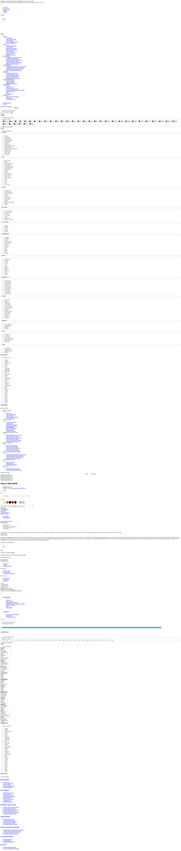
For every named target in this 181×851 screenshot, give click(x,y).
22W (135, 121)
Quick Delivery (21, 488)
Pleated (6, 200)
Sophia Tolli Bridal (10, 418)
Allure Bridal (9, 413)
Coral (6, 391)
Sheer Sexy (7, 176)
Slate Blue (7, 371)
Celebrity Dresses (9, 192)
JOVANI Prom (9, 423)
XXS (175, 121)
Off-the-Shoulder (8, 306)
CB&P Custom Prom (11, 431)
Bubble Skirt (7, 190)
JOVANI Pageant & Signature (13, 448)
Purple (6, 375)
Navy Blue (7, 374)
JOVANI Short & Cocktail (12, 436)
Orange (6, 389)
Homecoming (8, 147)
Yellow (6, 360)
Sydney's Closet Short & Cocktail (13, 440)
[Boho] (4, 656)
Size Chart (3, 511)
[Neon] (2, 676)
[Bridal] (6, 649)
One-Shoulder (8, 308)
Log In (4, 12)
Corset (6, 195)
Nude (6, 394)
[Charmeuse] (3, 686)
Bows (6, 240)
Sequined (7, 270)
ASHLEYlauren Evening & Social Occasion (16, 454)
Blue (6, 372)
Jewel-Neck (7, 304)
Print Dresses (8, 173)
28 (91, 121)
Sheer (6, 216)
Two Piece (7, 184)
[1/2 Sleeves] (5, 712)
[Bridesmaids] (6, 650)
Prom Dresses (8, 150)
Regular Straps (8, 349)
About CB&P (6, 572)
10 (41, 121)
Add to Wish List (4, 509)
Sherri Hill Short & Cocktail (12, 439)
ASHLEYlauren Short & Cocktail (13, 435)
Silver (6, 401)
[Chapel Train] (4, 695)
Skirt (6, 179)
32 (102, 121)
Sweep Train (7, 290)
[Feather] (3, 689)
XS (5, 124)
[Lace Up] (4, 670)
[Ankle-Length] (4, 693)
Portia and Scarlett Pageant (12, 449)
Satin (6, 269)
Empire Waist (8, 325)
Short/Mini (7, 289)
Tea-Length (7, 292)
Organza (7, 267)
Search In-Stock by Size (8, 117)
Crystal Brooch (8, 241)
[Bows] (4, 683)
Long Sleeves (8, 337)
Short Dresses (8, 177)
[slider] (162, 627)
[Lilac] (21, 502)
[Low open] (4, 671)
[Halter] (4, 700)
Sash (6, 251)
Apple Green (8, 362)
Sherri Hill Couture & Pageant (13, 450)
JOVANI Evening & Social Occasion (14, 457)
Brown (6, 396)
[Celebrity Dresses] (5, 663)
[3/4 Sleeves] (5, 713)
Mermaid (7, 327)
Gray (6, 399)
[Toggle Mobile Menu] (1, 592)
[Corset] (5, 665)
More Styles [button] (6, 466)
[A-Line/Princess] (4, 705)
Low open (7, 215)
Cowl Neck (7, 299)
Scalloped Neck (8, 311)
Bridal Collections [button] (7, 410)
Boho (6, 162)
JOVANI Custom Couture (12, 446)
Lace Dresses (8, 164)
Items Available (6, 517)
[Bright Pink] (7, 502)
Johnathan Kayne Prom (11, 424)
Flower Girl (7, 144)
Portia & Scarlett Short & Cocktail (13, 437)
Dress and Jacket (8, 163)
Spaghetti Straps (8, 350)
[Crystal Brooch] (4, 684)
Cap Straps (7, 348)
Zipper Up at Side (9, 219)
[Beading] (4, 681)
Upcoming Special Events (9, 573)
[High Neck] (4, 701)
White (6, 402)
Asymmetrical (8, 282)
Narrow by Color (7, 357)
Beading (7, 239)
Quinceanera (7, 151)
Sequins (6, 253)
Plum (6, 386)
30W (162, 121)
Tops (6, 181)
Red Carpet (7, 153)
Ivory (6, 392)
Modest (6, 170)
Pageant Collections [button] (7, 442)
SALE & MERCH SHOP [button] (9, 459)
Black (6, 398)
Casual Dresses (8, 138)
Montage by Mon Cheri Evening (13, 458)
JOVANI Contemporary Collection (14, 470)
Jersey (6, 263)
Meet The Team (6, 571)
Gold (6, 395)
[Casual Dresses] (6, 651)
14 (52, 121)
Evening (7, 143)
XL (26, 124)
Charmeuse (7, 259)
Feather (6, 244)
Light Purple (7, 378)
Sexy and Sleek (8, 174)
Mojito (6, 361)
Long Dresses (8, 169)
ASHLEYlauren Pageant (11, 445)
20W (128, 121)
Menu (2, 34)
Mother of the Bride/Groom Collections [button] (12, 451)
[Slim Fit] (4, 709)
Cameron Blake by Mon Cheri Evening (15, 455)
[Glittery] (2, 674)
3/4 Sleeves (7, 336)
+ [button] (4, 421)
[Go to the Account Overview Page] (1, 5)
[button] (5, 36)
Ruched (6, 203)
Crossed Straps (8, 212)
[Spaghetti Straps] (4, 720)
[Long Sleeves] (5, 714)
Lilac (6, 377)
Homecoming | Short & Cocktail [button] (10, 432)
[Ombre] (2, 677)
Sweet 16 (7, 154)
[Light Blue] (23, 502)
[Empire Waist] (4, 706)
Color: (2, 499)
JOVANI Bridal (9, 415)
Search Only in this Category (8, 110)
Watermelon (7, 385)
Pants (6, 171)
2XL (32, 124)
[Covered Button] (4, 668)
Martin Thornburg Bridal (11, 417)
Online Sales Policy (5, 512)
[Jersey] (3, 690)
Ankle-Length (8, 281)
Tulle (6, 274)
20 (68, 121)
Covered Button (8, 211)
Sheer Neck (7, 314)
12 (46, 121)
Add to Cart (3, 508)
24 (79, 121)
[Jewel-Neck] (4, 703)
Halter (6, 301)
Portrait (6, 309)
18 (63, 121)
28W (155, 121)
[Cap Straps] (4, 718)
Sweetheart (7, 316)
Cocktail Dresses (8, 140)
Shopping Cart (6, 10)
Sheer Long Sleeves (9, 339)
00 (11, 121)
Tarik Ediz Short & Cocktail (12, 441)
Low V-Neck (8, 305)
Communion (7, 141)
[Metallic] (2, 675)
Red (6, 388)
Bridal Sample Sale (10, 462)
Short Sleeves (8, 340)
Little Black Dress (9, 166)
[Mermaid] (4, 708)
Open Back (7, 199)
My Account (6, 8)
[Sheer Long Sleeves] (5, 715)
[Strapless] (4, 721)
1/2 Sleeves (7, 334)
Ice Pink (7, 379)
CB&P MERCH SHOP (11, 464)
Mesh (6, 266)
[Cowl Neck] (4, 699)
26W (148, 121)
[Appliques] (4, 680)
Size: (2, 493)
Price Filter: (5, 112)
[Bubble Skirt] (5, 661)
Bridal (6, 136)
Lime (6, 365)
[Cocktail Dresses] (6, 652)
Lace (6, 248)
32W (168, 121)
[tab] (91, 414)
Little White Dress (9, 167)
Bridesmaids (7, 137)
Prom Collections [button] (7, 419)
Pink (6, 381)
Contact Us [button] (6, 611)
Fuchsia (6, 384)
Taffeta (6, 273)
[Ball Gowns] (4, 655)
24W (141, 121)
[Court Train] (4, 696)
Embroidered (8, 243)
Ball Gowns (7, 160)
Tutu (6, 183)
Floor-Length (8, 286)
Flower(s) (7, 246)
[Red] (12, 502)
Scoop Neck (7, 312)
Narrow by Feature (7, 131)
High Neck (7, 302)
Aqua (6, 367)
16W (114, 121)
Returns (5, 564)
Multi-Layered (8, 197)
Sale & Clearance (10, 463)
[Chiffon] (3, 688)
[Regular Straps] (4, 719)
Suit (6, 180)
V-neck (6, 318)
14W (108, 121)
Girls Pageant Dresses (10, 146)
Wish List (5, 7)
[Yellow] (4, 502)
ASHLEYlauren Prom (11, 422)
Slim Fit (6, 328)
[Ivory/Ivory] (18, 502)
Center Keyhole (8, 193)
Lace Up (7, 213)
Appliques (7, 237)
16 (57, 121)
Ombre (6, 230)
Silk (6, 272)
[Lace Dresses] (4, 659)
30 (96, 121)
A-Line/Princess (8, 324)
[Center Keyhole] (5, 664)
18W (121, 121)
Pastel (6, 231)
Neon (6, 228)
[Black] (10, 502)
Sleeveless (7, 341)
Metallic (6, 227)
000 (6, 121)
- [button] (4, 412)
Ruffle (6, 250)
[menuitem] (91, 7)
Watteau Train (8, 293)
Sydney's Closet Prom (11, 428)
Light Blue (7, 370)
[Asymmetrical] (4, 694)
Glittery (6, 225)
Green (6, 364)
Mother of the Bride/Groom (11, 148)
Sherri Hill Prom (10, 427)
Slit (5, 205)
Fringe (6, 247)
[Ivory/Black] (15, 502)
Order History (6, 579)
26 (85, 121)
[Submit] (16, 15)
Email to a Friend (4, 513)
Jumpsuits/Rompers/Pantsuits (12, 468)
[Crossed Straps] (4, 669)
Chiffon (6, 260)
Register (5, 11)
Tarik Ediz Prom (10, 430)
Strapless (7, 315)
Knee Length (8, 288)
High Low (7, 196)
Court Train (7, 285)
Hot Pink (7, 382)
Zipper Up (7, 218)
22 (74, 121)
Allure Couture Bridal (11, 414)
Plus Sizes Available (9, 202)
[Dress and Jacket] (4, 657)
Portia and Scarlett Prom (11, 426)
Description (6, 516)
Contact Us (5, 563)
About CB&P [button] (6, 597)
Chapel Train (8, 283)
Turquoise (7, 368)
